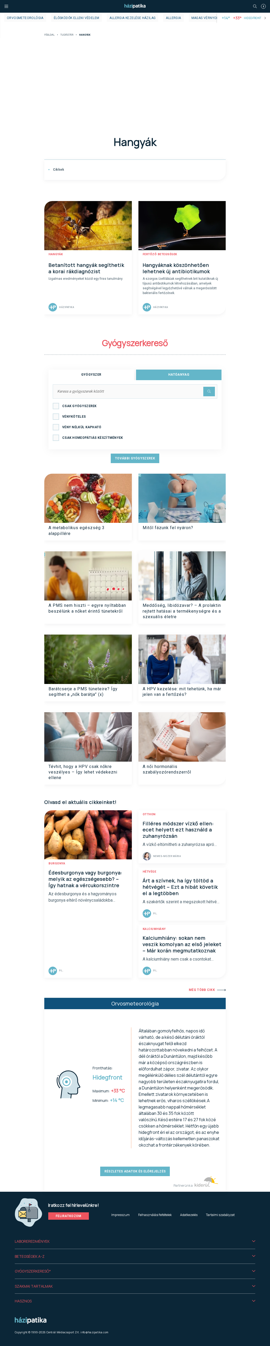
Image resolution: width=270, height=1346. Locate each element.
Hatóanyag (178, 374)
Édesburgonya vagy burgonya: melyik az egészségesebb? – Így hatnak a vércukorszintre (85, 878)
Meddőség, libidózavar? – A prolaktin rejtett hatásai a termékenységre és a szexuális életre (182, 611)
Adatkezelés (188, 1215)
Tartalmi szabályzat (220, 1215)
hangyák (56, 254)
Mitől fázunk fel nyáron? (168, 527)
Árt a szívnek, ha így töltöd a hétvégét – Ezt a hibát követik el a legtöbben (180, 886)
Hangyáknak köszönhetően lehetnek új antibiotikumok (176, 268)
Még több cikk (202, 989)
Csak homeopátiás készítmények (92, 438)
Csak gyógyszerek (79, 406)
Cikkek (58, 169)
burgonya (57, 863)
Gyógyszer (91, 374)
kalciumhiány (154, 929)
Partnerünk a (183, 1185)
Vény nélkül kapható (82, 427)
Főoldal (49, 35)
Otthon (149, 814)
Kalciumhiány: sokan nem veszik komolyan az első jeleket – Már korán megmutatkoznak (182, 944)
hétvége (149, 871)
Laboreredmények (32, 1241)
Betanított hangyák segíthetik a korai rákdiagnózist (86, 268)
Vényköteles (74, 416)
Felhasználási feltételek (155, 1215)
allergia (173, 18)
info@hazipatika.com (94, 1332)
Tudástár (66, 35)
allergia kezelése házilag (132, 18)
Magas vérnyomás (207, 18)
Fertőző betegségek (160, 254)
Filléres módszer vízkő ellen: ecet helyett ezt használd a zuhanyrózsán (178, 829)
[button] (135, 1241)
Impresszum (120, 1215)
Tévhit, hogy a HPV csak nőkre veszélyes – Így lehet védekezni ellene (83, 772)
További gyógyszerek (135, 458)
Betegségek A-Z (30, 1256)
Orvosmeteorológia (25, 18)
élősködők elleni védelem (76, 18)
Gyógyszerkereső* (33, 1271)
